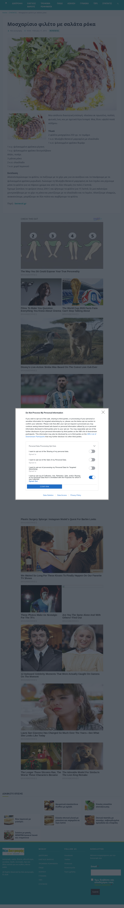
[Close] (104, 413)
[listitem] (62, 446)
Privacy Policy (75, 495)
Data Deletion (48, 495)
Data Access (62, 495)
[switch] (92, 451)
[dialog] (62, 454)
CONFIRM (44, 487)
